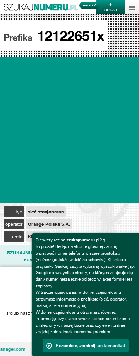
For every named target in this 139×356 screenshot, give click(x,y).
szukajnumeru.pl (41, 7)
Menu (132, 7)
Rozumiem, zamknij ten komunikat (90, 345)
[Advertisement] (69, 129)
